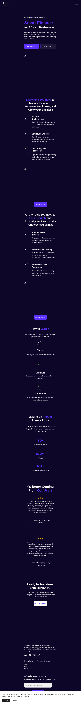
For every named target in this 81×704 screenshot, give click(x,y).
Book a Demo (48, 46)
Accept (6, 700)
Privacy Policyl (28, 661)
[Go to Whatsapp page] (39, 655)
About (26, 664)
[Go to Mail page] (34, 655)
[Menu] (76, 5)
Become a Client (40, 204)
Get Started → (31, 46)
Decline (15, 700)
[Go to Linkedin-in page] (25, 655)
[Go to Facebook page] (30, 655)
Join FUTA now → (40, 603)
